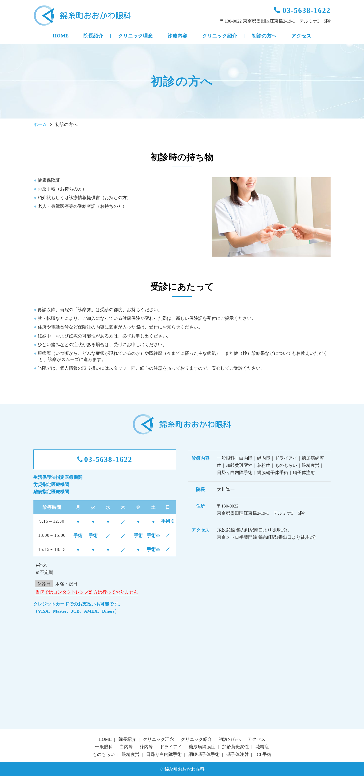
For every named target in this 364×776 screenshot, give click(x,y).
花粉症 (262, 746)
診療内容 (177, 35)
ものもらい (104, 754)
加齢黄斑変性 (235, 746)
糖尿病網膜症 (202, 746)
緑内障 (146, 746)
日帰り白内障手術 (164, 754)
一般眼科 (104, 746)
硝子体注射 (237, 754)
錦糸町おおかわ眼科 (82, 15)
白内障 (126, 746)
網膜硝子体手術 (204, 754)
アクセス (301, 35)
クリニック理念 (135, 35)
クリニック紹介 (219, 35)
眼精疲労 (130, 754)
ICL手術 (263, 754)
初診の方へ (264, 35)
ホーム (40, 124)
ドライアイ (171, 746)
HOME (61, 35)
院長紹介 (93, 35)
